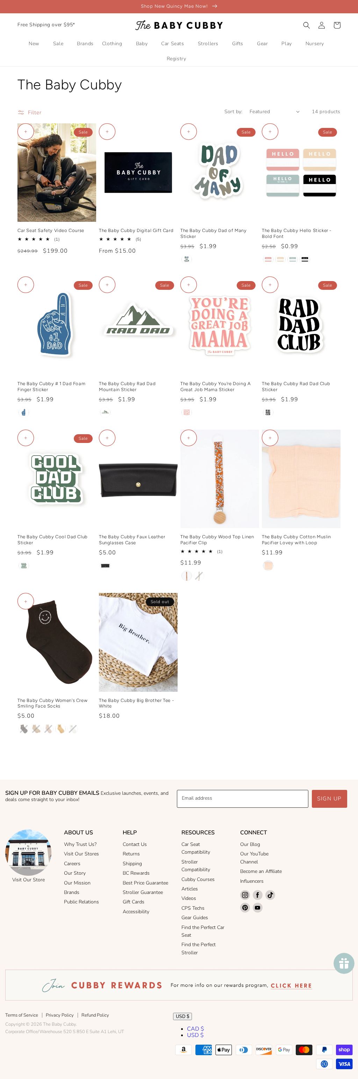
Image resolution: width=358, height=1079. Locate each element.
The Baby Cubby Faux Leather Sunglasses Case (132, 539)
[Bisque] (48, 729)
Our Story (75, 873)
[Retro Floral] (199, 576)
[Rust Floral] (186, 576)
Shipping (132, 863)
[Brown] (24, 729)
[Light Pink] (268, 565)
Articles (189, 889)
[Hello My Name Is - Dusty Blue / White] (292, 259)
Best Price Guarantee (145, 883)
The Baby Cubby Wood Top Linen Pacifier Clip (217, 539)
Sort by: (233, 111)
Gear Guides (194, 917)
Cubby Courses (198, 879)
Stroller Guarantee (143, 892)
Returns (131, 854)
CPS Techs (193, 908)
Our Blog (250, 844)
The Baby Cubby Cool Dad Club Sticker (52, 539)
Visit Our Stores (81, 854)
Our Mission (77, 883)
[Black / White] (268, 412)
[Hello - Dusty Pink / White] (268, 259)
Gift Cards (133, 902)
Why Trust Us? (80, 844)
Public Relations (81, 902)
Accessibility (136, 911)
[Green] (105, 412)
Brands (71, 892)
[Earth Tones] (186, 259)
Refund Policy (95, 1015)
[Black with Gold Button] (105, 565)
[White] (72, 729)
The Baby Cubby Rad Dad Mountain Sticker (127, 386)
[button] (306, 25)
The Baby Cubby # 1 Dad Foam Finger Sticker (51, 386)
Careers (72, 863)
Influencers (252, 881)
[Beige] (60, 729)
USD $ (182, 1016)
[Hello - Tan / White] (280, 259)
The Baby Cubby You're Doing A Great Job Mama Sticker (215, 386)
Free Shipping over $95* (46, 24)
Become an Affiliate (261, 871)
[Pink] (186, 412)
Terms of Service (21, 1015)
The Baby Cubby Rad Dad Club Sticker (296, 386)
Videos (188, 898)
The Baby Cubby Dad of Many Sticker (213, 233)
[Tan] (36, 729)
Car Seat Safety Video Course (50, 230)
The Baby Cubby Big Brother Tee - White (136, 703)
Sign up (329, 798)
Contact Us (135, 844)
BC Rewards (136, 873)
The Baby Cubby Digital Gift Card (136, 230)
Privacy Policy (60, 1015)
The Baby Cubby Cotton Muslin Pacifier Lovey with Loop (296, 539)
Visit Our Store (28, 879)
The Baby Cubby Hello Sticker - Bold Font (296, 233)
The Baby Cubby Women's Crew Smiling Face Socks (52, 703)
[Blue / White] (24, 412)
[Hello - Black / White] (305, 259)
